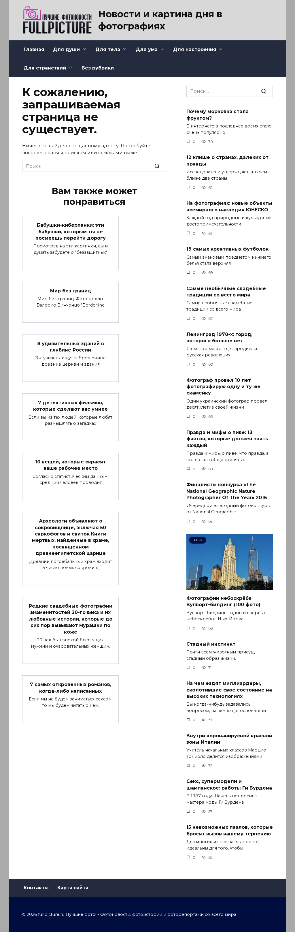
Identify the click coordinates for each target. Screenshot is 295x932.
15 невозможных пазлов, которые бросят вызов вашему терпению (229, 830)
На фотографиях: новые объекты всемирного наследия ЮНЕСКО (229, 206)
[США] (229, 586)
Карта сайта (72, 887)
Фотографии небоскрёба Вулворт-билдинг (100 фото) (223, 601)
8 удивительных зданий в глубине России (70, 346)
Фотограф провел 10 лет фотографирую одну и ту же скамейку (223, 386)
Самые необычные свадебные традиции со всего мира (226, 291)
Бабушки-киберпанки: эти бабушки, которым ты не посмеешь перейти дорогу (70, 231)
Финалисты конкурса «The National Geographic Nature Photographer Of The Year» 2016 (226, 491)
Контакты (36, 887)
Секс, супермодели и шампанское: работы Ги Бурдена (229, 784)
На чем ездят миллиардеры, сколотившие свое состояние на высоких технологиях (229, 690)
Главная (34, 49)
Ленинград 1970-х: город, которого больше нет (219, 337)
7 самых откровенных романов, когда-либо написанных (70, 688)
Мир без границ (70, 291)
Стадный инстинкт (210, 644)
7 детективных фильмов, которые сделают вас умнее (70, 405)
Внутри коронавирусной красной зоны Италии (229, 739)
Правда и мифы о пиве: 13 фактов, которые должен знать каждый (227, 438)
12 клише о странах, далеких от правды (227, 160)
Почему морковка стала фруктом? (217, 115)
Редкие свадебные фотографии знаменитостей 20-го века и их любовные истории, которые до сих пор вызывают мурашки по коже (70, 619)
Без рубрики (98, 68)
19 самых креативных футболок (227, 249)
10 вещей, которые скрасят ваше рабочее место (70, 465)
